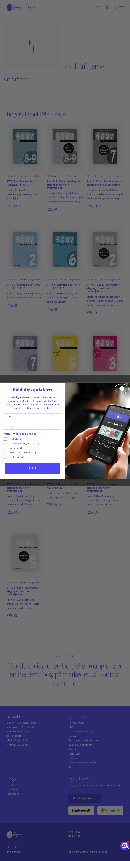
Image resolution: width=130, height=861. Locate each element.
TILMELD (32, 468)
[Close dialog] (121, 388)
